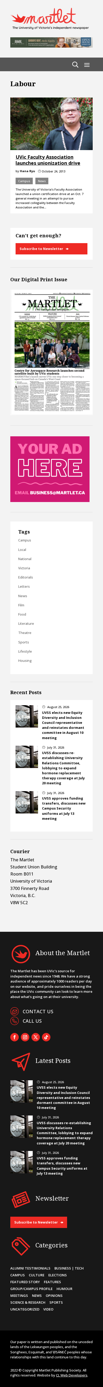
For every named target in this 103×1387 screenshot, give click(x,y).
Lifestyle (25, 651)
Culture (36, 1275)
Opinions (54, 1295)
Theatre (24, 632)
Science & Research (27, 1302)
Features (52, 1281)
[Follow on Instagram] (25, 1037)
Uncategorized (24, 1309)
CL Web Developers (71, 1375)
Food (22, 614)
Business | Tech (69, 1268)
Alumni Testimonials (30, 1268)
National (24, 558)
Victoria (24, 568)
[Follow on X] (35, 1037)
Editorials (25, 577)
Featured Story (25, 1281)
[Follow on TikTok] (46, 1037)
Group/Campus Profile (31, 1288)
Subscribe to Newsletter (41, 248)
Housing (25, 660)
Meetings (19, 1295)
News (42, 181)
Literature (26, 623)
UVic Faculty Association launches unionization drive (48, 160)
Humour (64, 1288)
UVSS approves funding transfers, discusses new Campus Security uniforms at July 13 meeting (64, 808)
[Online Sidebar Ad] (50, 500)
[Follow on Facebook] (14, 1037)
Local (22, 549)
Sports (23, 642)
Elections (57, 1275)
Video (48, 1309)
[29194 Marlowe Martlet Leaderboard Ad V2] (51, 46)
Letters (24, 586)
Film (21, 605)
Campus (24, 181)
